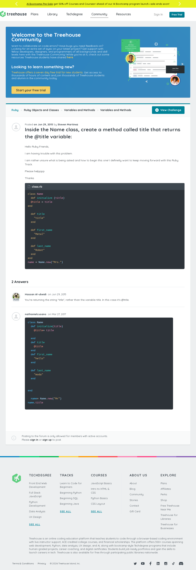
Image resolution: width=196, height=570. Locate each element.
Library (52, 14)
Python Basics (99, 498)
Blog (132, 488)
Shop (164, 500)
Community (99, 14)
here (70, 57)
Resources (123, 14)
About (133, 483)
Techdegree (74, 14)
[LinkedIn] (158, 563)
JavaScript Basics (101, 483)
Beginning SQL (69, 498)
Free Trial (177, 14)
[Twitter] (135, 563)
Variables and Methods (79, 110)
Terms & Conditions (23, 563)
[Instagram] (165, 563)
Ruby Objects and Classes (41, 110)
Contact (134, 505)
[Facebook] (150, 563)
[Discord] (181, 563)
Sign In (158, 14)
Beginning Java (69, 503)
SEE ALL (34, 524)
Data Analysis (37, 511)
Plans (34, 14)
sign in (34, 439)
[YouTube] (142, 563)
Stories (134, 500)
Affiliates (166, 488)
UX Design (35, 516)
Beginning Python (71, 492)
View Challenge (170, 110)
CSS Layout (98, 503)
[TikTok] (173, 563)
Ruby (15, 110)
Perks (164, 494)
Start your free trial (31, 90)
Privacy (42, 563)
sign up (47, 439)
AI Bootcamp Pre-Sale (40, 3)
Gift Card (135, 511)
